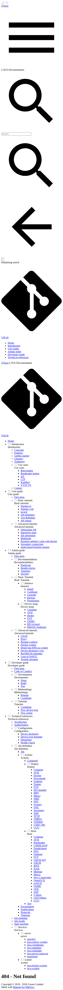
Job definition (21, 748)
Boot (29, 834)
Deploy (31, 766)
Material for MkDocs (23, 987)
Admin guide (14, 351)
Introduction (14, 345)
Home (11, 343)
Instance (25, 586)
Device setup (27, 606)
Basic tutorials (21, 503)
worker (24, 962)
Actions (25, 757)
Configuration (21, 731)
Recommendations (23, 562)
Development (21, 677)
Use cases (19, 467)
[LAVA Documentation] (4, 6)
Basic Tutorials (21, 580)
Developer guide (16, 354)
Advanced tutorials (23, 526)
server (24, 936)
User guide (13, 348)
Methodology (21, 692)
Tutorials (18, 704)
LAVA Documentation (20, 363)
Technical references (18, 357)
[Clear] (2, 259)
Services (18, 930)
